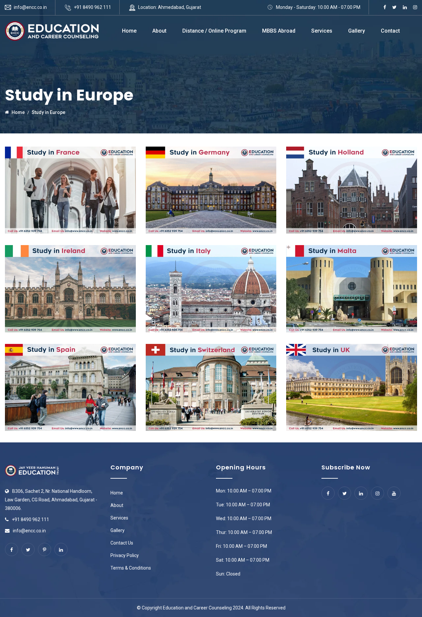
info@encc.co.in (30, 7)
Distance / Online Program (214, 31)
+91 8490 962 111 (92, 7)
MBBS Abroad (278, 31)
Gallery (356, 31)
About (159, 31)
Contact (390, 31)
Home (129, 31)
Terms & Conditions (130, 568)
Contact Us (121, 543)
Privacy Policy (124, 555)
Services (321, 31)
